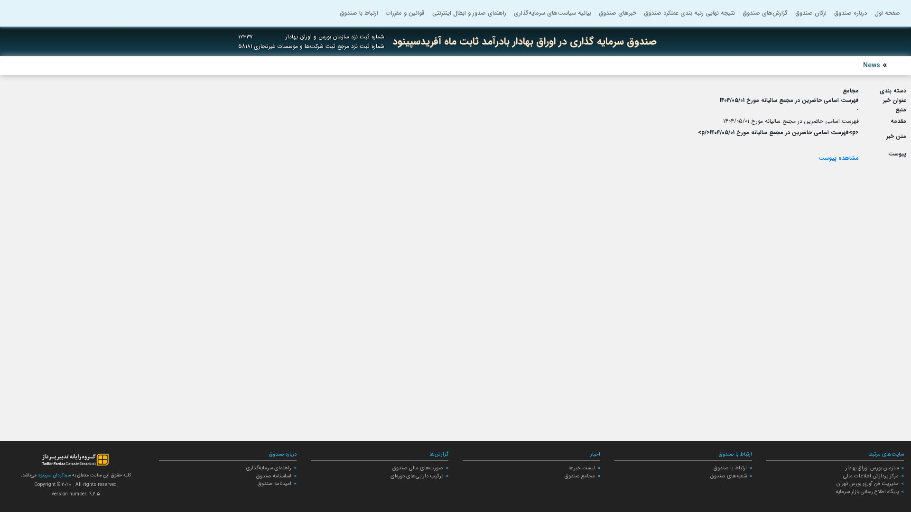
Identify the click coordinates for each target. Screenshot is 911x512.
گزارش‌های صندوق (765, 13)
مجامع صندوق (580, 476)
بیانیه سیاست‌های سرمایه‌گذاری (552, 13)
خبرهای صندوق (617, 13)
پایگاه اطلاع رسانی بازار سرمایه (867, 491)
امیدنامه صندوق (274, 483)
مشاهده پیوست (838, 158)
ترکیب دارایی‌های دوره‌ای (416, 476)
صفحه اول (887, 13)
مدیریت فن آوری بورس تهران (868, 483)
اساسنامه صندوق (273, 476)
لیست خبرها (581, 468)
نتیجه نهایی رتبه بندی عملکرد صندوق (689, 13)
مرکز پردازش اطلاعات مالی (871, 476)
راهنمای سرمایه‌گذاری (268, 468)
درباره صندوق (850, 13)
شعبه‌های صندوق (728, 476)
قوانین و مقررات (405, 13)
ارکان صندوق (811, 13)
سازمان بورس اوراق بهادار (872, 468)
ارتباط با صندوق (359, 13)
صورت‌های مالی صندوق (417, 468)
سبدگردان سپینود (54, 475)
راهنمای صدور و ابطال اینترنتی (469, 13)
